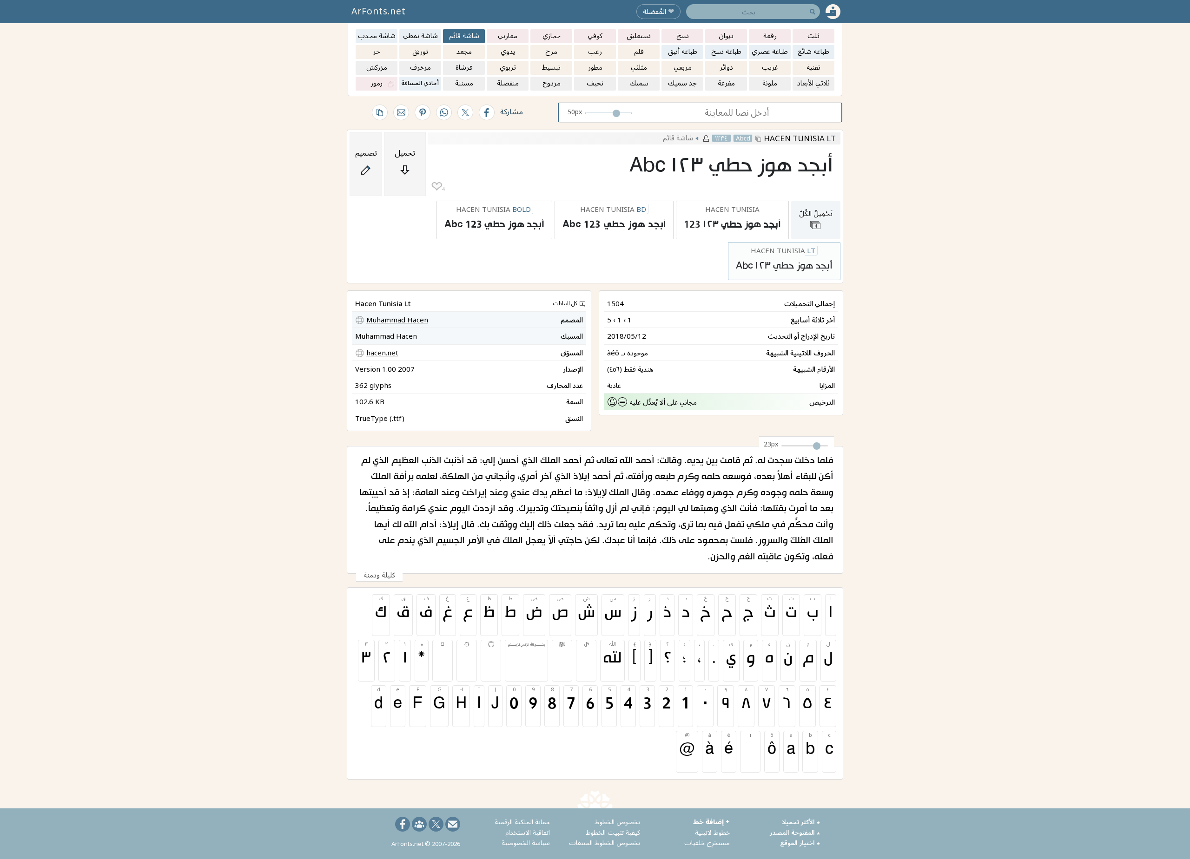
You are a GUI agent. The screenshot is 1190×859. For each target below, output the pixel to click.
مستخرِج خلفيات (707, 842)
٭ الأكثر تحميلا (801, 821)
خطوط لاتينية (712, 832)
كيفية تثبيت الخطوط (613, 832)
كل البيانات (565, 303)
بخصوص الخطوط (617, 821)
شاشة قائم (678, 137)
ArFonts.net (378, 11)
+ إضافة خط (711, 821)
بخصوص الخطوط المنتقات (604, 842)
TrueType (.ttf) (379, 418)
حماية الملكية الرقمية (522, 821)
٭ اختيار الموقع (800, 842)
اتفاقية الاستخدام (527, 832)
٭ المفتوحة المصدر (795, 832)
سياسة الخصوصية (526, 842)
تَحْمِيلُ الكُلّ (816, 219)
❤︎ (436, 186)
